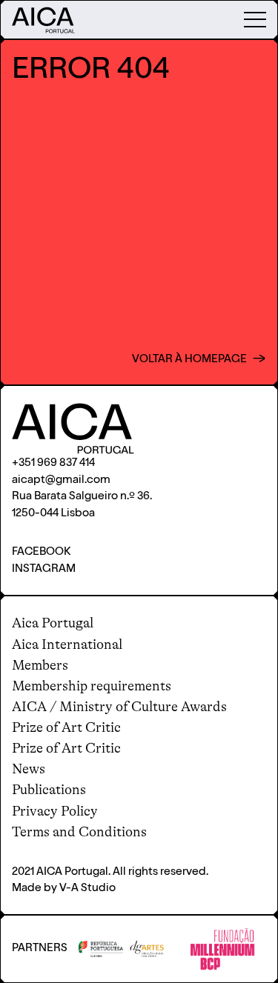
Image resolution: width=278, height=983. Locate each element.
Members (40, 665)
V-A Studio (87, 888)
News (28, 769)
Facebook (41, 552)
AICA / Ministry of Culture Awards (119, 707)
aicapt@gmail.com (61, 480)
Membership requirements (91, 686)
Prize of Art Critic (66, 727)
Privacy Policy (55, 811)
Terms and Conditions (79, 832)
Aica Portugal (52, 623)
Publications (49, 790)
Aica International (67, 644)
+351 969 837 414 (53, 463)
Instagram (44, 569)
